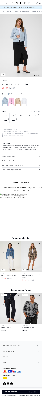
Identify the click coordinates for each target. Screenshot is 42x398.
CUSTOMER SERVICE (11, 346)
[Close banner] (39, 7)
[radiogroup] (21, 118)
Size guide (36, 111)
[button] (21, 156)
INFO (5, 362)
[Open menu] (2, 3)
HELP (5, 357)
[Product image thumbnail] (34, 75)
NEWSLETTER (8, 351)
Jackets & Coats (24, 11)
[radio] (21, 115)
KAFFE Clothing (6, 11)
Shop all (15, 11)
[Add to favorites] (39, 82)
